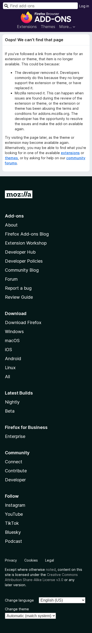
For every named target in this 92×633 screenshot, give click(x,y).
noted (51, 569)
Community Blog (22, 270)
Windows (14, 331)
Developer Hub (20, 252)
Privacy (11, 560)
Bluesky (13, 532)
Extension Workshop (26, 243)
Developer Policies (24, 261)
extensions (70, 153)
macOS (12, 340)
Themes (48, 26)
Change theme (17, 609)
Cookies (31, 560)
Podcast (13, 541)
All (7, 376)
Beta (9, 411)
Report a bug (18, 288)
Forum (11, 279)
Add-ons (14, 215)
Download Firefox (23, 322)
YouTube (14, 514)
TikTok (12, 523)
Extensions (27, 26)
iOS (8, 349)
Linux (10, 367)
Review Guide (19, 297)
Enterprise (15, 436)
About (11, 224)
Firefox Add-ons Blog (27, 234)
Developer (15, 479)
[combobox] (40, 5)
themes (11, 158)
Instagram (15, 505)
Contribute (16, 470)
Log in (84, 6)
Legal (49, 560)
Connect (13, 461)
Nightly (12, 402)
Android (13, 358)
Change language (19, 600)
